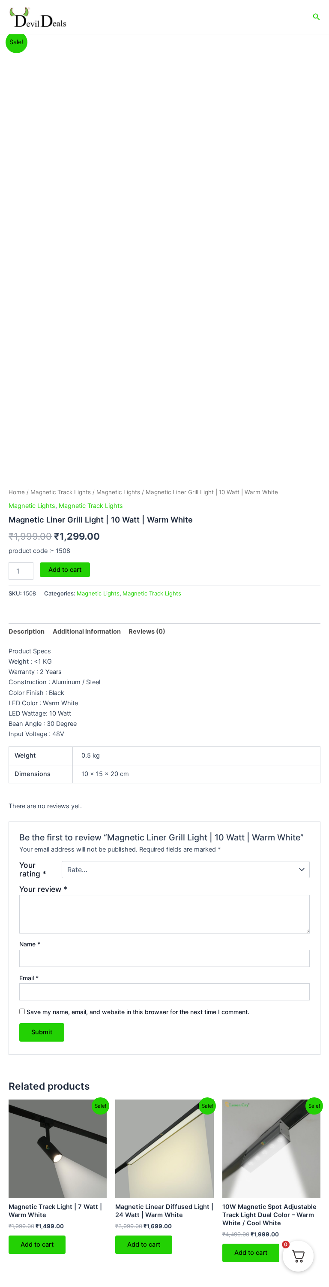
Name (29, 944)
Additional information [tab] (87, 631)
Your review (43, 889)
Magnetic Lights (118, 492)
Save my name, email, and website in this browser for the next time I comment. (138, 1011)
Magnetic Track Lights (60, 492)
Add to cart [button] (37, 1244)
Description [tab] (27, 631)
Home (17, 492)
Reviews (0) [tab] (147, 631)
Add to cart (64, 570)
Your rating (32, 869)
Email (29, 978)
